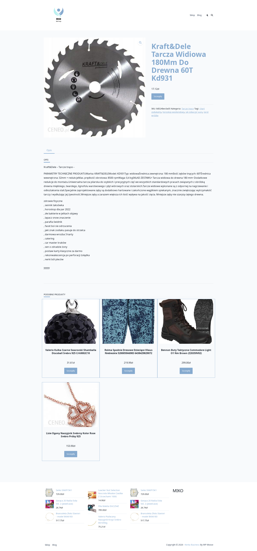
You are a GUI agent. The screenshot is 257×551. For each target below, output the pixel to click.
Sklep (192, 15)
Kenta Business (192, 544)
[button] (140, 42)
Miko (178, 490)
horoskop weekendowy (173, 112)
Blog (199, 15)
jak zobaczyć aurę (194, 112)
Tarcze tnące (188, 108)
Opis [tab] (49, 150)
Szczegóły (158, 96)
